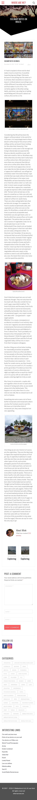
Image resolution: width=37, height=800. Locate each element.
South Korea (8, 706)
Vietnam (16, 713)
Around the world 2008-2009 (23, 662)
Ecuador (13, 677)
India (5, 684)
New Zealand (21, 695)
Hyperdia (5, 752)
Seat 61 (4, 769)
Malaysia (7, 688)
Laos (30, 684)
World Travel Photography (10, 743)
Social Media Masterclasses (10, 772)
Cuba (5, 677)
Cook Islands (22, 673)
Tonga (13, 710)
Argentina (7, 662)
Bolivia (6, 670)
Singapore (15, 702)
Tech (17, 706)
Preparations (25, 699)
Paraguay (7, 699)
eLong (4, 746)
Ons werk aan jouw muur (9, 734)
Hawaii (21, 681)
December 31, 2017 (9, 64)
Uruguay (21, 710)
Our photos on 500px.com (10, 740)
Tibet (5, 710)
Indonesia (14, 684)
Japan (23, 684)
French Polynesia (9, 681)
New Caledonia (8, 695)
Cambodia (23, 670)
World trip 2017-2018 (10, 717)
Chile (5, 673)
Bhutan (16, 666)
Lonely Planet (6, 760)
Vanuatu (6, 713)
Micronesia (17, 688)
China (13, 673)
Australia (7, 666)
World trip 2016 (27, 713)
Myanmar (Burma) (10, 691)
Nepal (21, 691)
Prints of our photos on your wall (12, 737)
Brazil (22, 64)
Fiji (21, 677)
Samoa (6, 702)
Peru (15, 699)
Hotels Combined (7, 749)
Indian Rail (5, 754)
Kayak (4, 757)
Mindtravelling (6, 766)
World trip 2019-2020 (10, 721)
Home (29, 681)
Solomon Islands (27, 702)
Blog (24, 666)
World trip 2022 (26, 721)
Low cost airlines (7, 763)
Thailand (25, 706)
